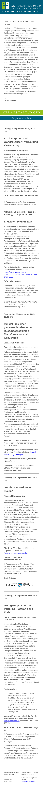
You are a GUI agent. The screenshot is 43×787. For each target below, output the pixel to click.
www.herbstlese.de (12, 721)
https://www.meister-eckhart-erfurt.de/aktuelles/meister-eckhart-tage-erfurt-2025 (20, 274)
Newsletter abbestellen (28, 781)
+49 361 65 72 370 (32, 772)
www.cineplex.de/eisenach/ (16, 553)
